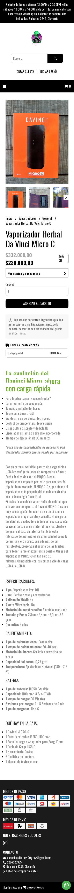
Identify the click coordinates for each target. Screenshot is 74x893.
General (47, 218)
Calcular (55, 353)
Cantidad (10, 284)
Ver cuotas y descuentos (24, 273)
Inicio (9, 218)
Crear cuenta (25, 71)
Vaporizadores (27, 218)
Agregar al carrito (37, 303)
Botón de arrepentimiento (21, 871)
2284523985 (14, 862)
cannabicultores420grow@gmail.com (28, 857)
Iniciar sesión (48, 71)
